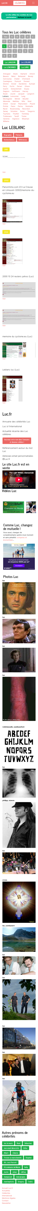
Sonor (22, 111)
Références (23, 139)
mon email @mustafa (11, 1148)
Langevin (30, 94)
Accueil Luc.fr (7, 1188)
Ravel (5, 109)
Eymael (32, 84)
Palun (13, 106)
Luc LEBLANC (26, 62)
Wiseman (25, 119)
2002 (6, 180)
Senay (5, 111)
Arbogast (7, 74)
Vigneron (15, 119)
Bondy (30, 76)
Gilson (27, 86)
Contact (5, 1201)
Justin (6, 1172)
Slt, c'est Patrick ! (10, 1162)
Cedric (30, 1181)
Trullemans (7, 116)
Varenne (6, 119)
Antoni (32, 74)
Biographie (8, 135)
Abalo (15, 74)
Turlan (23, 116)
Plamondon (22, 104)
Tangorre (31, 111)
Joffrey (23, 1172)
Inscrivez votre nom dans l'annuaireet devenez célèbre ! (16, 440)
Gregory (21, 1181)
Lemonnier (14, 96)
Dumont (18, 81)
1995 (6, 149)
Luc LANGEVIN (10, 62)
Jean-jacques (20, 1176)
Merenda (6, 101)
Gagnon (6, 91)
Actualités (6, 1191)
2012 (6, 232)
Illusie (5, 94)
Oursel (13, 104)
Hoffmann (16, 91)
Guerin (5, 89)
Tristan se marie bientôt (12, 1157)
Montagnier (7, 99)
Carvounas (7, 79)
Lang (23, 96)
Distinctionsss (9, 139)
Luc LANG (25, 67)
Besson (6, 76)
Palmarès (19, 135)
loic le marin (8, 1143)
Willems (6, 121)
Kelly (26, 1167)
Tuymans (6, 114)
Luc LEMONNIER (10, 67)
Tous (5, 36)
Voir (4, 172)
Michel (17, 99)
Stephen (29, 1157)
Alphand (23, 74)
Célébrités (20, 2)
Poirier (5, 106)
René (18, 1143)
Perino (20, 106)
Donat (13, 84)
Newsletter (6, 1203)
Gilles (25, 1148)
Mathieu (16, 101)
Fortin (12, 86)
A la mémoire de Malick (12, 1167)
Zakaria (15, 1152)
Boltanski (21, 76)
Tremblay (25, 114)
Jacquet (21, 94)
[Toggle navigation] (33, 3)
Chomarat (26, 79)
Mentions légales (8, 1198)
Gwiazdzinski (16, 89)
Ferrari (19, 86)
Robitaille (29, 106)
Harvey (25, 91)
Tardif (16, 116)
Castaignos (7, 81)
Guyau (26, 89)
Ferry (5, 86)
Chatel (16, 79)
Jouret (12, 94)
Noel (29, 101)
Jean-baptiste (9, 1181)
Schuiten (14, 111)
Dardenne (23, 84)
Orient (5, 104)
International (7, 1196)
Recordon (26, 109)
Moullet (26, 99)
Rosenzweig (15, 109)
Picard (32, 104)
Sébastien (28, 1143)
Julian (15, 1172)
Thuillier (16, 114)
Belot (13, 76)
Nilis (23, 101)
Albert (6, 1152)
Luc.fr (4, 3)
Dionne (6, 84)
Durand (27, 81)
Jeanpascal (8, 1176)
